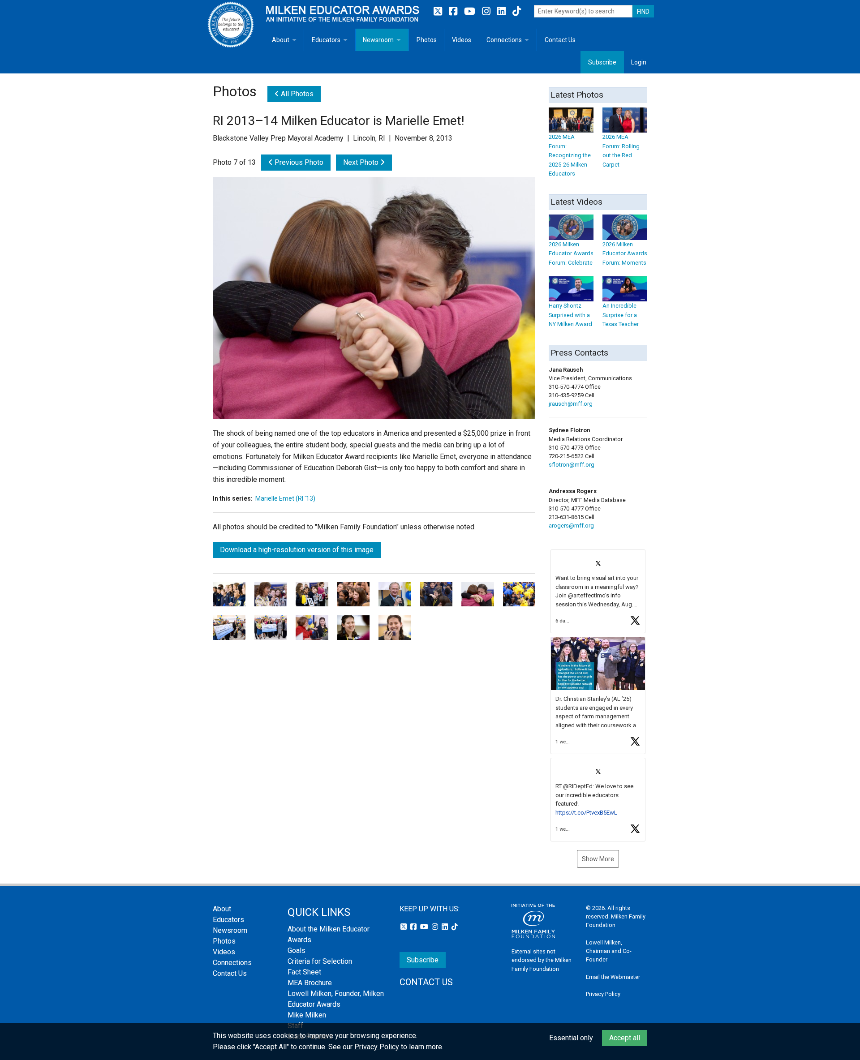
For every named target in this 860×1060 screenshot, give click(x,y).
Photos (427, 39)
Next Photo (361, 162)
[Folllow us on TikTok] (516, 11)
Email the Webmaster (613, 977)
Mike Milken (307, 1015)
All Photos (296, 94)
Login (638, 62)
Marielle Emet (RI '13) (285, 498)
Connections (504, 39)
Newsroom (378, 39)
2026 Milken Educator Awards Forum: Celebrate (571, 253)
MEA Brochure (310, 982)
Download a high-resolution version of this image (297, 549)
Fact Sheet (304, 972)
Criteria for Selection (320, 961)
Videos (461, 39)
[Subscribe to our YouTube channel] (471, 11)
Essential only (571, 1038)
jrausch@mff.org (571, 403)
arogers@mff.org (571, 525)
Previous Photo (298, 162)
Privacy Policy (603, 994)
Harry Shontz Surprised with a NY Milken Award (570, 314)
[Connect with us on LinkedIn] (502, 11)
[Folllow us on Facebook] (454, 11)
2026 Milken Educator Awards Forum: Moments (624, 253)
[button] (598, 591)
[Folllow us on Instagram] (487, 11)
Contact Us (560, 39)
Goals (296, 950)
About (280, 39)
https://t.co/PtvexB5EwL (586, 812)
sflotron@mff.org (571, 464)
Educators (326, 39)
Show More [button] (598, 859)
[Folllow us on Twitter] (439, 11)
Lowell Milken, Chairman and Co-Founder (609, 951)
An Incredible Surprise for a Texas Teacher (620, 314)
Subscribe (602, 62)
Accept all (624, 1038)
